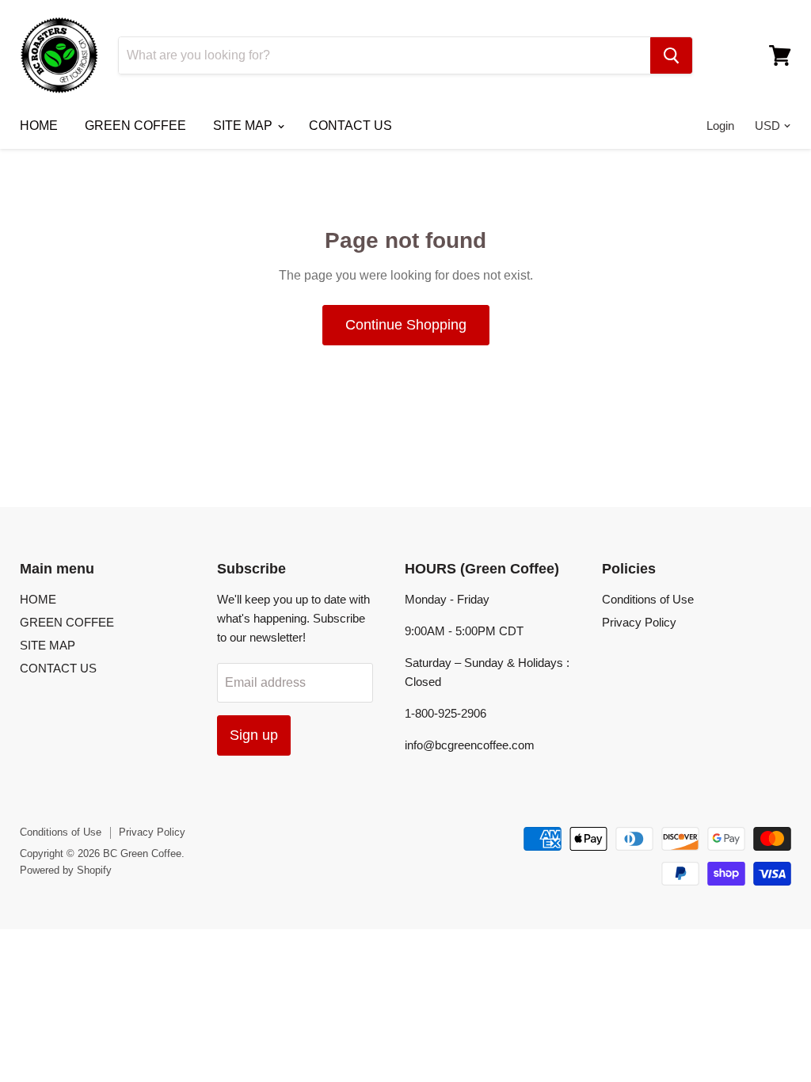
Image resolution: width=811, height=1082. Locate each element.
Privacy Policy (639, 622)
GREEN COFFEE (135, 125)
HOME (39, 125)
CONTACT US (350, 125)
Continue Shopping (405, 325)
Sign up (254, 735)
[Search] (671, 55)
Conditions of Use (648, 599)
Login (720, 125)
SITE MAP (244, 125)
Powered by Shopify (66, 870)
